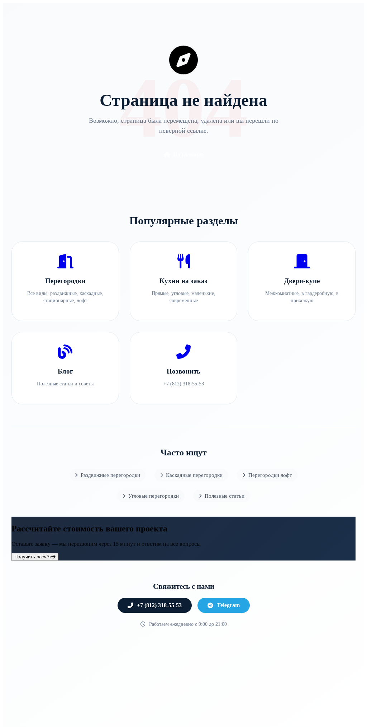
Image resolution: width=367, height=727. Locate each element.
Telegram (228, 605)
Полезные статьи (224, 496)
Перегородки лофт (270, 475)
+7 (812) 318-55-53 (159, 605)
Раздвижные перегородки (110, 475)
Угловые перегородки (153, 496)
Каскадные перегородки (194, 475)
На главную (188, 154)
